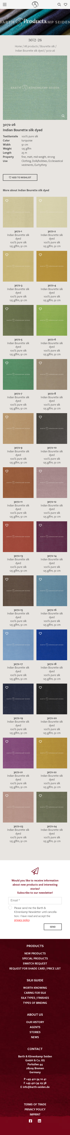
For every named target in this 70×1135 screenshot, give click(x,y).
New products (35, 953)
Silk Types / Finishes (35, 998)
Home (18, 46)
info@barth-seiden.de (36, 1087)
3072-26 (50, 50)
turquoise (27, 140)
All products (31, 46)
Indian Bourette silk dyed (29, 50)
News (35, 1037)
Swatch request (35, 963)
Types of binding (35, 1003)
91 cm (25, 144)
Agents (35, 1027)
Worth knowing (35, 987)
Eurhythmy (40, 165)
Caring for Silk (35, 992)
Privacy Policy (35, 1109)
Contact (35, 1049)
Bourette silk (47, 46)
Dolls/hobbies (39, 161)
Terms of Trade (35, 1104)
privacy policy (21, 920)
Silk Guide (35, 980)
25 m (24, 152)
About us (35, 1014)
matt (29, 156)
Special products (35, 958)
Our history (35, 1022)
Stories (35, 1032)
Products (35, 946)
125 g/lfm (26, 148)
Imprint (35, 1114)
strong (51, 156)
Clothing (26, 161)
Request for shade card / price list (35, 968)
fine (24, 156)
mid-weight (40, 156)
